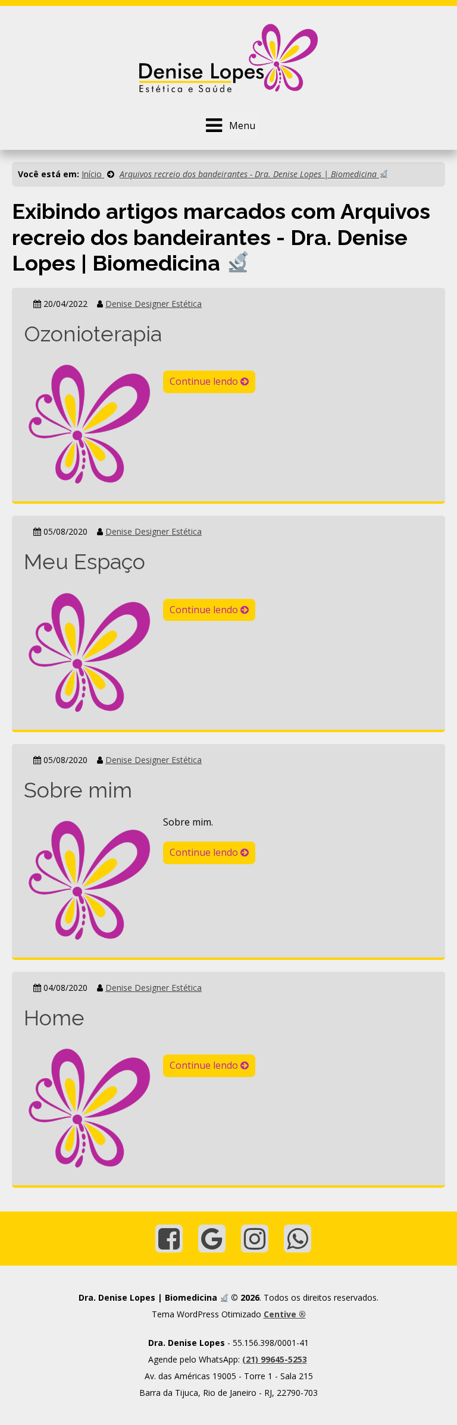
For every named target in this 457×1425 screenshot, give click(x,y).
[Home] (89, 1107)
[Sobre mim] (89, 879)
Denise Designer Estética (153, 303)
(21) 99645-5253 (274, 1359)
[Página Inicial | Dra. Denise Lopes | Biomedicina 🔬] (228, 57)
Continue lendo (205, 381)
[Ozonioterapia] (89, 423)
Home (54, 1017)
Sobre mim (78, 789)
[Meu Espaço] (89, 651)
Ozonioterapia (93, 333)
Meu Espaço (84, 561)
